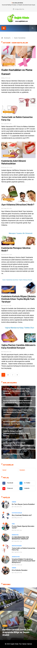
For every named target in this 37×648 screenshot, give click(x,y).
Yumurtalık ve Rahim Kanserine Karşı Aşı (17, 118)
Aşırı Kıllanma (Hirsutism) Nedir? (17, 204)
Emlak (4, 625)
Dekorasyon (15, 534)
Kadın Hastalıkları (8, 63)
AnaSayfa (7, 38)
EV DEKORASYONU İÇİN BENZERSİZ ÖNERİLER (20, 538)
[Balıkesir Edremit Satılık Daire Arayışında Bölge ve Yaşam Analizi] (18, 614)
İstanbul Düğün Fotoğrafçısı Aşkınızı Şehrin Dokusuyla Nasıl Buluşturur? (23, 560)
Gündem (22, 470)
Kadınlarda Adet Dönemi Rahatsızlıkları (13, 162)
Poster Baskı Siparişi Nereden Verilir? (23, 527)
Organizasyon (16, 556)
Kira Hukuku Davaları (19, 570)
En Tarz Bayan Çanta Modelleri (23, 504)
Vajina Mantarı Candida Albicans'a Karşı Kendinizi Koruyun (18, 346)
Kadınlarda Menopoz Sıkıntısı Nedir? (15, 249)
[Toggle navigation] (3, 28)
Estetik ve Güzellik (17, 512)
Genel (4, 470)
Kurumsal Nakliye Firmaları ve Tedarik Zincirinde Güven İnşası (18, 5)
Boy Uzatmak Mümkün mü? (22, 515)
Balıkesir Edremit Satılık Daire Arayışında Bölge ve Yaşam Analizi (17, 632)
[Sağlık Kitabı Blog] (18, 18)
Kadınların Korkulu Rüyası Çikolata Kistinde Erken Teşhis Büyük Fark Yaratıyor (18, 299)
